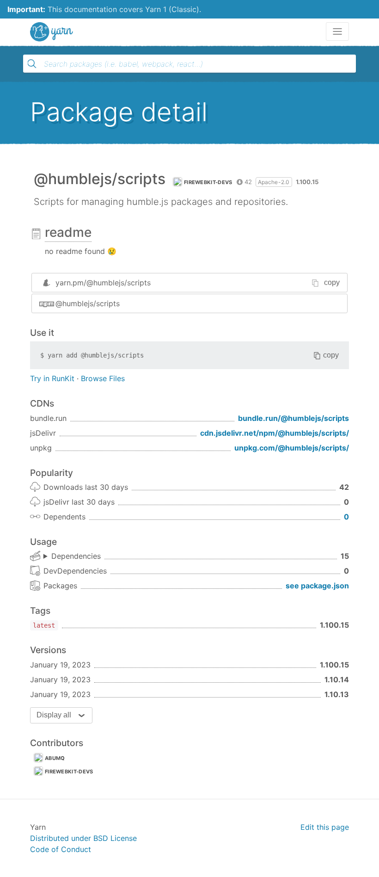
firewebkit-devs (208, 182)
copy (332, 282)
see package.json (317, 585)
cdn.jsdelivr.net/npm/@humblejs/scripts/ (274, 433)
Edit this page (324, 827)
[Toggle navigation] (337, 31)
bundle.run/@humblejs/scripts (293, 418)
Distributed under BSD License (83, 838)
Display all (54, 715)
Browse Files (103, 378)
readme (68, 232)
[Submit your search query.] (31, 63)
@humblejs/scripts (87, 303)
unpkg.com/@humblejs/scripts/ (291, 447)
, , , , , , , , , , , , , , (72, 556)
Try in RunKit (52, 378)
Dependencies (76, 556)
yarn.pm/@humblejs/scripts (103, 282)
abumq (55, 758)
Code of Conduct (60, 849)
